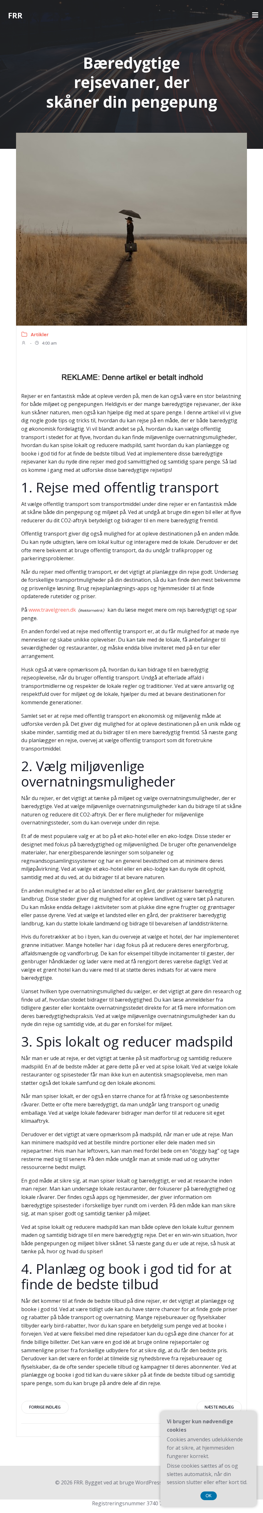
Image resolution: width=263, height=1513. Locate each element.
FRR (15, 15)
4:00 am (49, 343)
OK (209, 1495)
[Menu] (254, 15)
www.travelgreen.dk (52, 609)
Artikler (39, 334)
